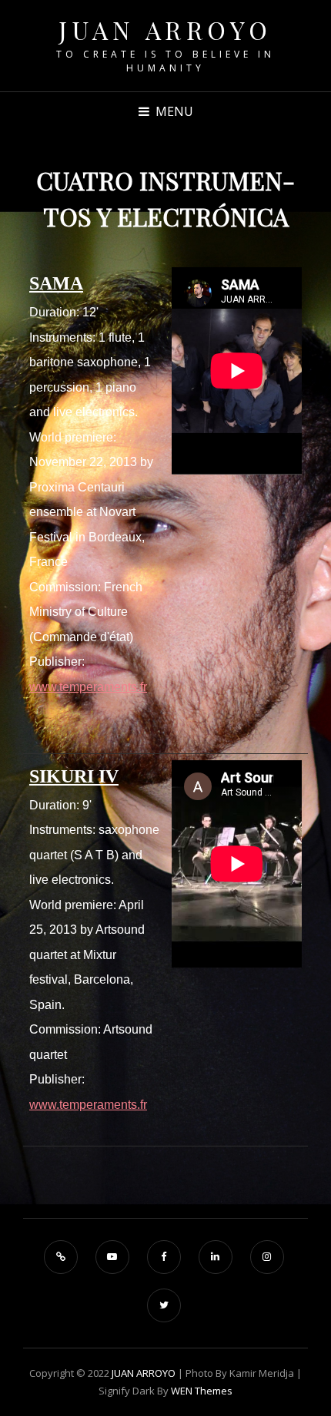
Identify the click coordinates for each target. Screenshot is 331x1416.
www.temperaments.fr (88, 686)
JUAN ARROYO (165, 29)
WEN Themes (201, 1391)
